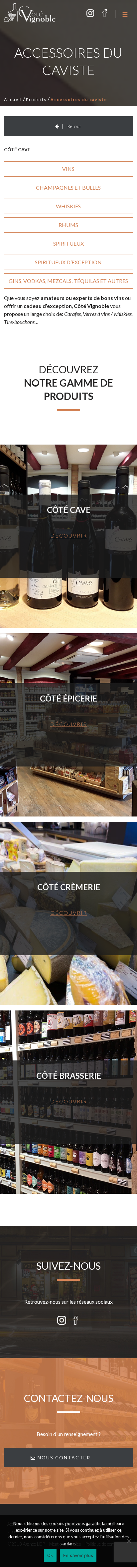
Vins (68, 169)
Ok (50, 1555)
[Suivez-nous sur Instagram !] (90, 13)
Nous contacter (63, 1457)
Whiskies (68, 206)
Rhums (68, 225)
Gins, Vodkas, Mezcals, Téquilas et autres (68, 281)
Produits (36, 99)
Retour (73, 126)
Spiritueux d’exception (68, 262)
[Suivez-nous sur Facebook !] (104, 13)
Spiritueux (68, 243)
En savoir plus (78, 1555)
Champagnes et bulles (68, 187)
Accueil (13, 99)
